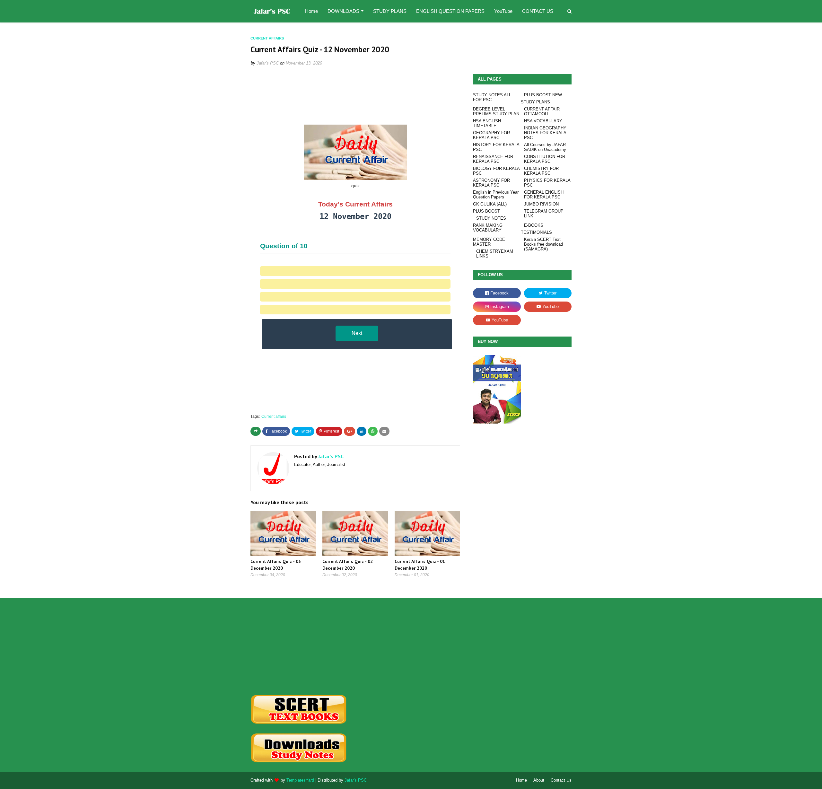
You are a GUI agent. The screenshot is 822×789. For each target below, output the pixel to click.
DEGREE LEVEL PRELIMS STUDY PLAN (496, 111)
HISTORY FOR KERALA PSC (496, 147)
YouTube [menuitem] (503, 11)
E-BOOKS (533, 225)
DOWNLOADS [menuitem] (343, 11)
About (538, 780)
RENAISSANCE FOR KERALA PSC (493, 159)
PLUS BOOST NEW (543, 94)
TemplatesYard (300, 780)
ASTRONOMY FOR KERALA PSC (491, 183)
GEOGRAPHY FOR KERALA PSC (491, 135)
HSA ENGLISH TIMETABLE (487, 123)
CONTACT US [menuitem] (537, 11)
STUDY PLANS (535, 102)
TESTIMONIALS (536, 232)
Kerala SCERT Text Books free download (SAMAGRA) (543, 244)
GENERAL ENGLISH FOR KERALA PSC (544, 194)
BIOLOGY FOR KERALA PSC (496, 171)
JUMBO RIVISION (541, 204)
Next (357, 333)
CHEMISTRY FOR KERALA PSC (541, 171)
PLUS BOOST (486, 211)
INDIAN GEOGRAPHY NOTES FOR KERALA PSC (545, 133)
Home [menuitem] (311, 11)
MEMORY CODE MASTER (489, 242)
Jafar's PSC (268, 63)
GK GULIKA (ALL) (490, 204)
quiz (355, 185)
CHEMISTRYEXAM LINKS (494, 254)
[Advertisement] (300, 646)
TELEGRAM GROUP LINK (544, 213)
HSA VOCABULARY (543, 120)
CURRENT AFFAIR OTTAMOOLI (542, 111)
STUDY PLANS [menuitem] (390, 11)
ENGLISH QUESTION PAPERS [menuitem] (450, 11)
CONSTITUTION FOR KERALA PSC (544, 159)
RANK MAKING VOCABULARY (488, 227)
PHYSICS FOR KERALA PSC (547, 183)
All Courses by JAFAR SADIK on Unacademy (545, 147)
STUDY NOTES (491, 218)
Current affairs (273, 416)
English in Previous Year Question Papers (496, 194)
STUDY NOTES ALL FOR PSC (492, 97)
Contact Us (561, 780)
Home (521, 780)
